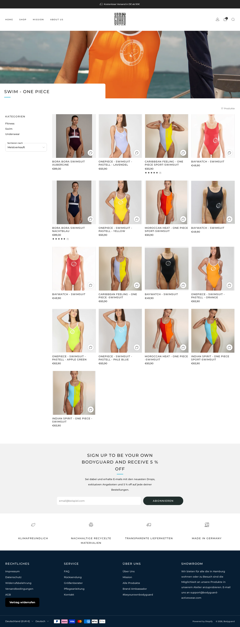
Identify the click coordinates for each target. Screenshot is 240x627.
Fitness (9, 123)
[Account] (217, 19)
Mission (38, 19)
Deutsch (40, 621)
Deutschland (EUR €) (17, 621)
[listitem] (120, 4)
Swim (8, 128)
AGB (8, 594)
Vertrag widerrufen (22, 602)
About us (56, 19)
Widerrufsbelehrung (18, 583)
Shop (23, 19)
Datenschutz (13, 577)
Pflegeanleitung (74, 588)
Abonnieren (163, 500)
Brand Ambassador (135, 588)
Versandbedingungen (19, 588)
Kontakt (69, 594)
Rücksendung (73, 577)
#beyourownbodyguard (138, 594)
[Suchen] (233, 19)
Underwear (12, 134)
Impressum (12, 571)
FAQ (66, 571)
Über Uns (129, 571)
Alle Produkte (131, 583)
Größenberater (73, 583)
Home (9, 19)
